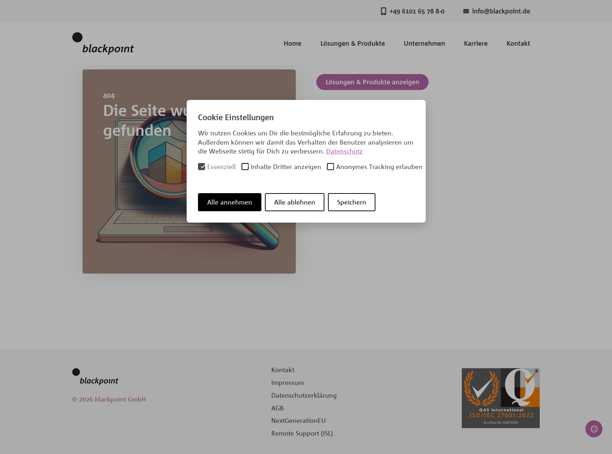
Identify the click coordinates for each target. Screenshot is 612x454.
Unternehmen (424, 43)
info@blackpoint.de (501, 11)
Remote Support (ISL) (302, 433)
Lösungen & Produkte (353, 43)
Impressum (287, 382)
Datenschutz (344, 151)
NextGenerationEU (298, 420)
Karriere (476, 43)
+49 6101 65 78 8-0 (417, 11)
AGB (277, 408)
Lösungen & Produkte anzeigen (372, 82)
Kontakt (518, 43)
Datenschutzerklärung (304, 395)
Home (292, 43)
